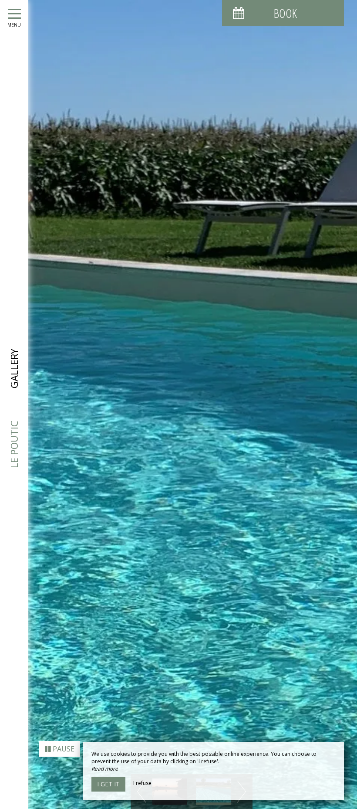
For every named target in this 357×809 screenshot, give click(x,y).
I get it (108, 784)
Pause (62, 749)
